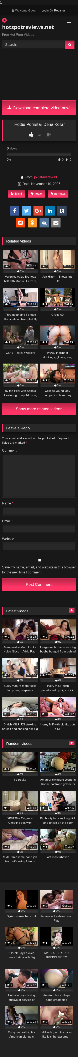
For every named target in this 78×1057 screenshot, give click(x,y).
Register (59, 10)
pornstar (59, 193)
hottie (38, 193)
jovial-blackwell (45, 177)
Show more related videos (39, 409)
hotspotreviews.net (27, 27)
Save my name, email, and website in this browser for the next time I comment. (39, 570)
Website (8, 539)
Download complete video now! (41, 108)
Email (7, 521)
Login (45, 10)
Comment (9, 450)
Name (7, 503)
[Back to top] (65, 1045)
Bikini (18, 193)
